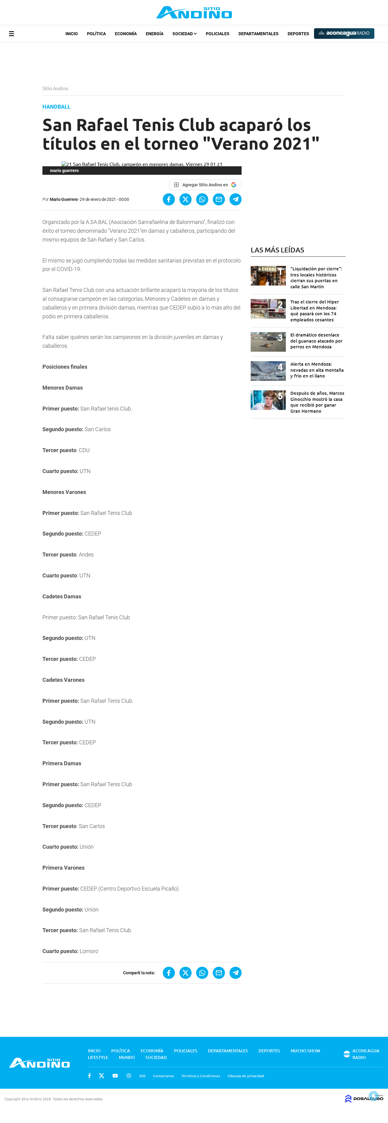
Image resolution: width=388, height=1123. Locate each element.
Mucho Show (305, 1051)
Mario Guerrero (64, 199)
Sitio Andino (55, 88)
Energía (154, 33)
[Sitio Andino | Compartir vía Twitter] (185, 199)
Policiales (217, 33)
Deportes (298, 33)
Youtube (115, 1075)
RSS (142, 1075)
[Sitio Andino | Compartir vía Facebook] (169, 199)
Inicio (71, 33)
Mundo (127, 1057)
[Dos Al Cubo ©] (364, 1101)
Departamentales (259, 33)
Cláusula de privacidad (246, 1075)
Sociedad (183, 34)
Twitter (102, 1075)
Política (96, 33)
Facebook (89, 1075)
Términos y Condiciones (200, 1075)
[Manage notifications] (374, 1096)
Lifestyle (98, 1057)
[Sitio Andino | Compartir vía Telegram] (235, 199)
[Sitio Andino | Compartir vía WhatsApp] (202, 199)
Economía (126, 33)
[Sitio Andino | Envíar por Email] (219, 199)
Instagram (129, 1075)
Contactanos (163, 1075)
